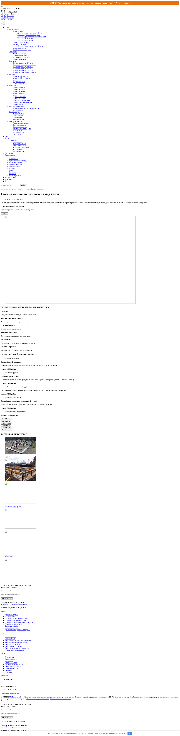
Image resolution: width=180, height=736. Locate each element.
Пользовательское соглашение (60, 699)
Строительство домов (8, 189)
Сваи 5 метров (6, 430)
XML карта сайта (16, 697)
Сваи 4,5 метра (6, 428)
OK (130, 733)
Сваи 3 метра (6, 421)
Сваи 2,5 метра (6, 419)
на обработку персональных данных (14, 604)
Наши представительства (10, 693)
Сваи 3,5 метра (6, 423)
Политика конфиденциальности (37, 699)
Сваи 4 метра (6, 425)
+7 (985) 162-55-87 (7, 16)
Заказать (4, 213)
